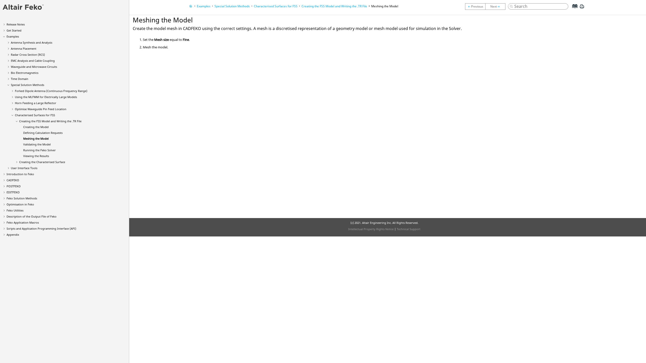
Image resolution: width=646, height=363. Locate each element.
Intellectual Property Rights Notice (371, 229)
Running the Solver (39, 150)
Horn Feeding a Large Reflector (35, 103)
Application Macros (23, 222)
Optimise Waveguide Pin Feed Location (40, 109)
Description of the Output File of (32, 216)
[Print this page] (582, 8)
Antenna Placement (23, 48)
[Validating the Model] (496, 6)
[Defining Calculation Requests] (475, 6)
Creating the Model (36, 127)
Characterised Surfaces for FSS (35, 115)
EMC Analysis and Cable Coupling (33, 61)
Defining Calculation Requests (43, 133)
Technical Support (408, 229)
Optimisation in (20, 204)
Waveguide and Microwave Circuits (34, 67)
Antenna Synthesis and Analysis (31, 42)
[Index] (573, 10)
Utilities (15, 210)
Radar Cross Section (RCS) (28, 54)
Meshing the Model (36, 138)
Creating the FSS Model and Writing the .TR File (50, 121)
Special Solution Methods (27, 85)
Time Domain (19, 79)
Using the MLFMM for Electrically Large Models (46, 97)
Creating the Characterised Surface (42, 162)
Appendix (13, 234)
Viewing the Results (36, 156)
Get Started (14, 30)
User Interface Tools (24, 168)
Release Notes (16, 24)
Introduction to (20, 174)
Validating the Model (37, 144)
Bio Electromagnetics (24, 73)
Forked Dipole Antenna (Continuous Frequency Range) (51, 91)
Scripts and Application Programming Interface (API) (41, 228)
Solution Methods (22, 198)
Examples (13, 36)
